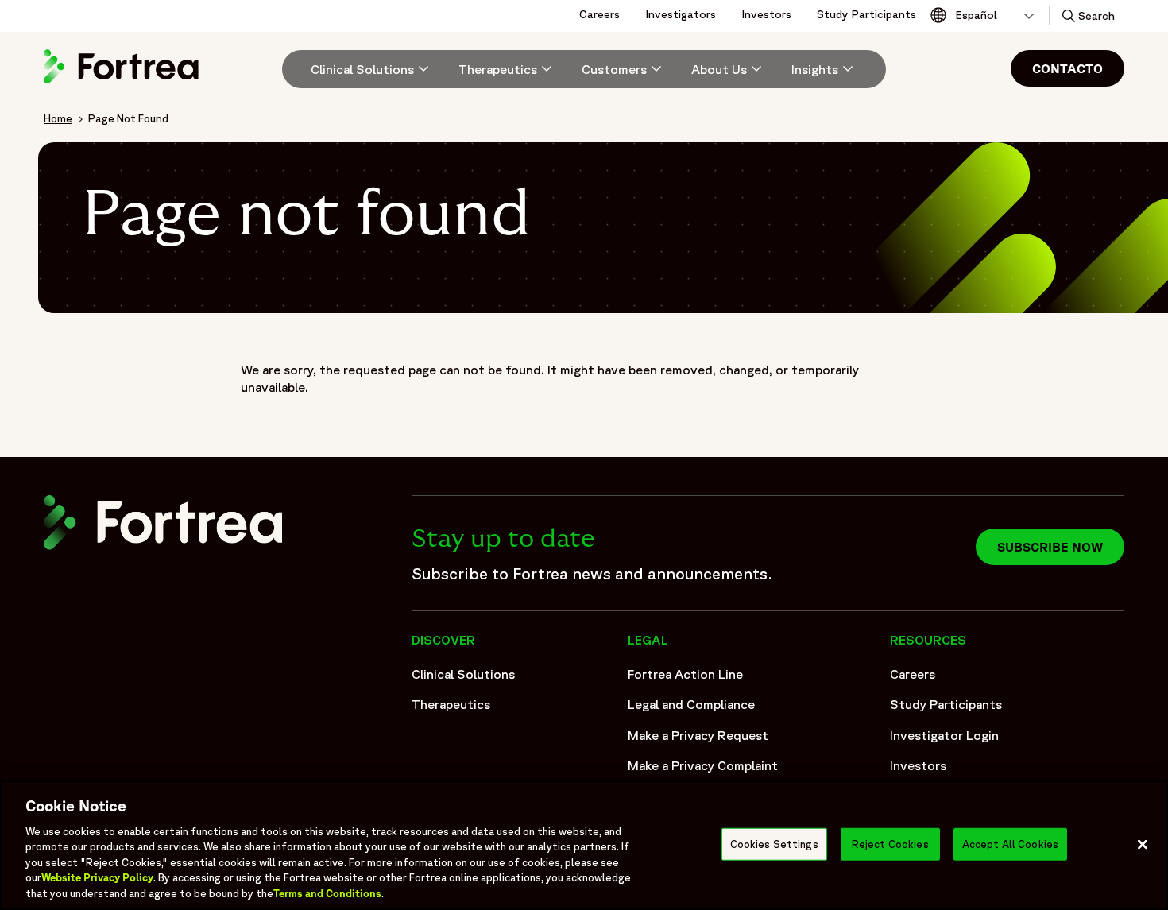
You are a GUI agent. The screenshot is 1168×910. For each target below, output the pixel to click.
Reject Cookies (890, 844)
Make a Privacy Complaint (703, 765)
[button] (1087, 15)
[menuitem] (364, 69)
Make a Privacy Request (698, 735)
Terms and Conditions (327, 894)
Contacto (1067, 68)
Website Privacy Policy (97, 879)
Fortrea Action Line (685, 674)
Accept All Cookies (1010, 844)
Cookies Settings (774, 844)
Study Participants (866, 14)
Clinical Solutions (463, 674)
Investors (766, 14)
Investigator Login (944, 735)
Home (58, 118)
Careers (599, 14)
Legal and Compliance (691, 704)
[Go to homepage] (123, 83)
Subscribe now (1050, 547)
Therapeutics (451, 704)
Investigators (680, 14)
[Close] (1142, 844)
